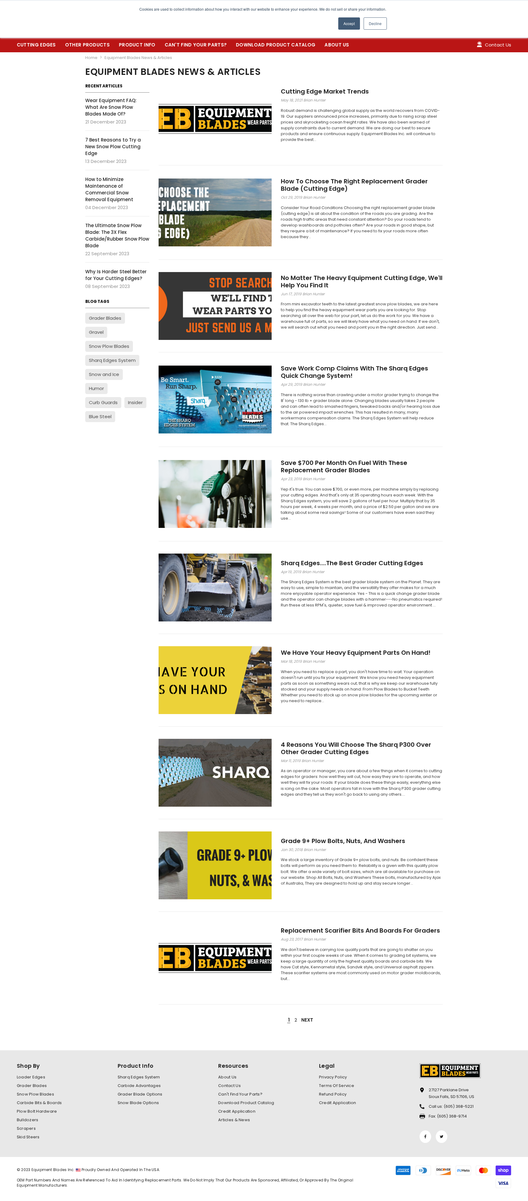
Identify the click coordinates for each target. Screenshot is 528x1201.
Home (91, 58)
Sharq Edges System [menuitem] (139, 1077)
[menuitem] (36, 45)
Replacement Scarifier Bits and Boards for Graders (360, 930)
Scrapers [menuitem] (26, 1128)
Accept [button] (349, 23)
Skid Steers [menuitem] (28, 1137)
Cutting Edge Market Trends (325, 91)
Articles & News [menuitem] (234, 1120)
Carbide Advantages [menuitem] (139, 1086)
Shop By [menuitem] (28, 1066)
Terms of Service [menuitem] (336, 1086)
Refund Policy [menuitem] (332, 1094)
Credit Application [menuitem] (236, 1111)
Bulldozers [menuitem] (27, 1120)
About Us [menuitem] (227, 1077)
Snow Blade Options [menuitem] (138, 1103)
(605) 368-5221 (459, 1106)
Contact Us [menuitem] (229, 1086)
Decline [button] (375, 23)
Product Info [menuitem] (136, 1066)
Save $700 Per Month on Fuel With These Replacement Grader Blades (344, 466)
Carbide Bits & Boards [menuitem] (39, 1103)
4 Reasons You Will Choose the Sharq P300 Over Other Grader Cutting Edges (356, 748)
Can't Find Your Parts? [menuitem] (240, 1094)
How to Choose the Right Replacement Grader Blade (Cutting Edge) (354, 185)
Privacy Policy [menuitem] (333, 1077)
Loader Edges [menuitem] (31, 1077)
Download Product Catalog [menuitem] (246, 1103)
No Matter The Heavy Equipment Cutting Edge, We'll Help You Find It (361, 281)
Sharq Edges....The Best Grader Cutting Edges (352, 563)
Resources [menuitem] (233, 1066)
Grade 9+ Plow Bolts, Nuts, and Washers (343, 841)
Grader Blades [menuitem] (32, 1086)
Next (307, 1020)
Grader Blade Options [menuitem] (140, 1094)
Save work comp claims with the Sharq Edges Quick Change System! (354, 372)
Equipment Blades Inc (52, 1169)
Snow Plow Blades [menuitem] (35, 1094)
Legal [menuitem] (327, 1066)
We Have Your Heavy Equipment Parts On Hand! (356, 652)
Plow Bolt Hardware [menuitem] (37, 1111)
